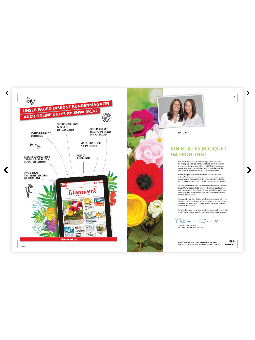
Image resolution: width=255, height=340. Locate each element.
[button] (6, 92)
